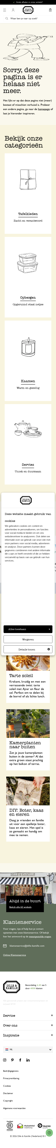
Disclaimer (8, 1093)
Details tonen (27, 649)
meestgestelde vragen (40, 936)
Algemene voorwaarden (14, 1108)
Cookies (7, 1086)
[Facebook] (20, 1060)
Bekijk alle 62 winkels (20, 907)
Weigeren (28, 639)
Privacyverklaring (11, 1078)
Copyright (8, 1101)
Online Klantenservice (14, 955)
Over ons (10, 1025)
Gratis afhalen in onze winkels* (29, 2)
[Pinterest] (12, 1060)
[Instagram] (4, 1060)
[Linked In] (28, 1060)
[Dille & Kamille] (28, 10)
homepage (44, 109)
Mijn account (13, 10)
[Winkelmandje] (50, 10)
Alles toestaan (17, 629)
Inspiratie (11, 1035)
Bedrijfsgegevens (11, 1071)
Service (9, 1015)
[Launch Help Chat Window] (49, 1133)
